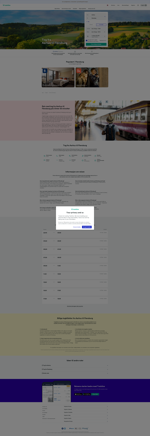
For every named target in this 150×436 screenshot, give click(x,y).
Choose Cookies (77, 227)
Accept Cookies (87, 227)
